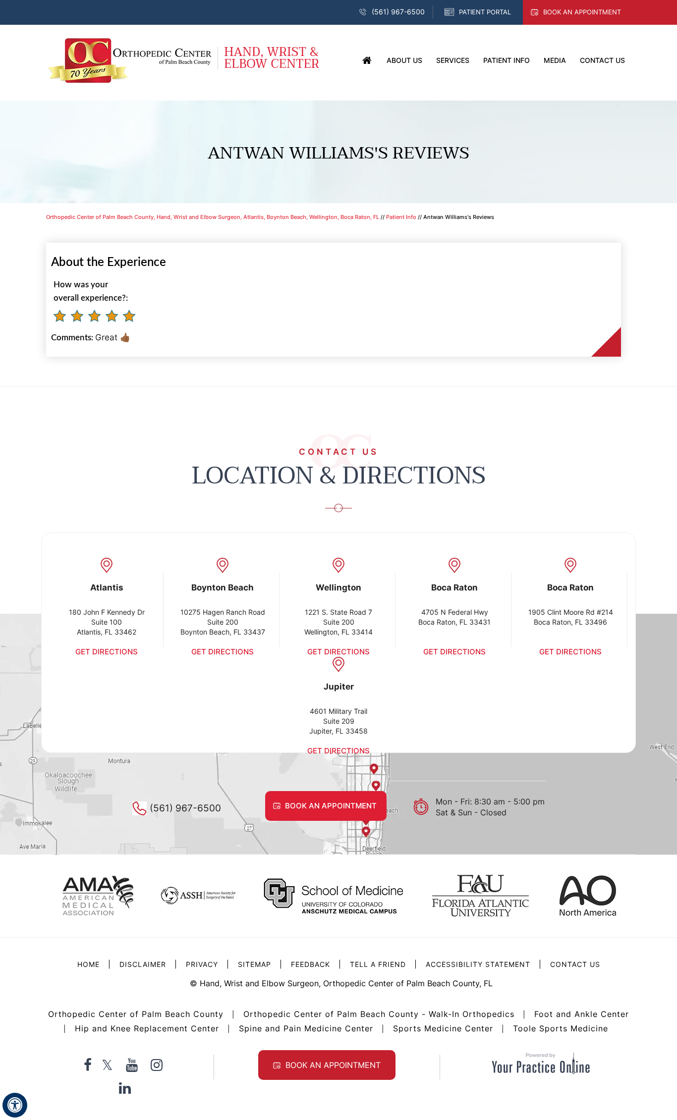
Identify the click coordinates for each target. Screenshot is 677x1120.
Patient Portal (485, 12)
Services (452, 60)
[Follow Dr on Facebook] (87, 1065)
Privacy (202, 964)
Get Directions (106, 651)
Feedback (310, 964)
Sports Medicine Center (443, 1028)
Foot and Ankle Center (581, 1014)
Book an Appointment (582, 12)
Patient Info (506, 60)
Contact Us (602, 60)
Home (367, 61)
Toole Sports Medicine (560, 1028)
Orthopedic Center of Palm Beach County (136, 1014)
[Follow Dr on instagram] (156, 1065)
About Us (404, 60)
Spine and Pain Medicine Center (306, 1028)
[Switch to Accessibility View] (14, 1105)
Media (555, 60)
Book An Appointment (333, 1065)
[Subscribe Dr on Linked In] (124, 1087)
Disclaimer (144, 964)
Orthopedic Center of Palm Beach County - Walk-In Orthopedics (378, 1014)
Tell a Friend (378, 964)
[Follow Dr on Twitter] (107, 1065)
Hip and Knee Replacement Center (147, 1028)
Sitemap (254, 964)
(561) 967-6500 (398, 11)
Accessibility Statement (478, 964)
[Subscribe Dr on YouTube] (131, 1065)
